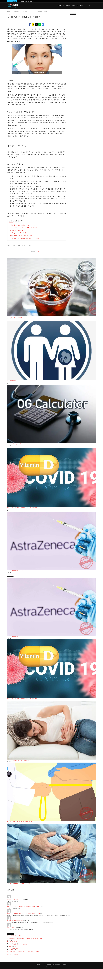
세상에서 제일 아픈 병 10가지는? (14, 899)
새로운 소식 (24, 11)
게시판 (88, 5)
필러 (24, 245)
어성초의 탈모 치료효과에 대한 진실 (15, 920)
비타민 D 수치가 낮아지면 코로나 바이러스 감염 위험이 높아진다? (22, 507)
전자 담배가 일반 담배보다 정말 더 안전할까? (24, 225)
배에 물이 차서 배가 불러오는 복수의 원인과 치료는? (19, 821)
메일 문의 (65, 964)
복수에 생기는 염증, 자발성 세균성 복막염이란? (18, 760)
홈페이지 (58, 5)
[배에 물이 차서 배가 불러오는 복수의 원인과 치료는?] (51, 792)
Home (8, 11)
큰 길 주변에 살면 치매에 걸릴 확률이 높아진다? (24, 238)
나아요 (11, 19)
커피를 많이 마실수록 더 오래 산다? (27, 1)
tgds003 (10, 949)
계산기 (81, 5)
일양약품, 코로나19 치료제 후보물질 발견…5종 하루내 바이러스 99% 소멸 (24, 938)
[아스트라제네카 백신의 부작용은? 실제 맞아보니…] (51, 541)
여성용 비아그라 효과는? (13, 954)
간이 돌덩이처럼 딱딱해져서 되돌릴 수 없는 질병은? (19, 883)
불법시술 (19, 245)
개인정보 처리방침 (47, 964)
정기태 (38, 913)
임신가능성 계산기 (11, 380)
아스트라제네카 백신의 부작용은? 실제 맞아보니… (19, 570)
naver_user (11, 943)
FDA (9, 245)
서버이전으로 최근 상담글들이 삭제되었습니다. (18, 945)
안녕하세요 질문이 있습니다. (14, 948)
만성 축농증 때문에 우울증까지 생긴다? (22, 235)
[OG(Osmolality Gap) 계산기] (51, 414)
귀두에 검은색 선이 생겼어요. (14, 935)
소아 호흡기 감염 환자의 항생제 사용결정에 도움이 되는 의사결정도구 (23, 951)
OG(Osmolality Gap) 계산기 (14, 444)
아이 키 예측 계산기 (11, 927)
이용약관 (38, 964)
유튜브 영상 (75, 5)
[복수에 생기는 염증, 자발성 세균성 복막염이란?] (51, 730)
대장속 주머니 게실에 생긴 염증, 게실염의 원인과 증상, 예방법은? (21, 913)
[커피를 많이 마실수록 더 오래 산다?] (51, 287)
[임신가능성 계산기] (51, 350)
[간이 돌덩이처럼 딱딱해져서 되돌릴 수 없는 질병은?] (51, 853)
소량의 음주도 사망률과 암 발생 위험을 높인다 (24, 228)
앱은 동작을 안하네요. (12, 941)
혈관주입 (29, 245)
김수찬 (10, 937)
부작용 (14, 245)
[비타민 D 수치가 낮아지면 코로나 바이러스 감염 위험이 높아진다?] (51, 477)
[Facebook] (92, 1)
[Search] (95, 6)
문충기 (38, 906)
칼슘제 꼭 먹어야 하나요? (18, 230)
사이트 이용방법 (56, 964)
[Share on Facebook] (40, 251)
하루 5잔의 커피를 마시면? (18, 233)
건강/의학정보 (66, 5)
